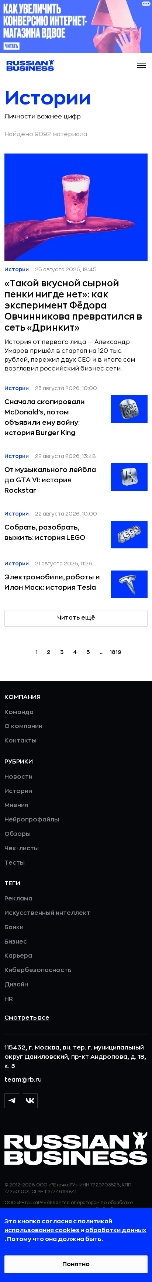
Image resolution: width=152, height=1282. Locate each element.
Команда (19, 712)
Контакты (20, 741)
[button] (141, 65)
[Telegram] (11, 1100)
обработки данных (115, 1230)
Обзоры (17, 834)
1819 (115, 652)
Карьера (18, 956)
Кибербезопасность (37, 970)
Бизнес (15, 942)
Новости (18, 777)
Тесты (14, 863)
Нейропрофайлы (31, 820)
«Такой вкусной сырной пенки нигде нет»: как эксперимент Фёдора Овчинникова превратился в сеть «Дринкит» (73, 305)
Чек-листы (21, 848)
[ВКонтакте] (30, 1100)
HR (8, 999)
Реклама (18, 899)
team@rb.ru (23, 1080)
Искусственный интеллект (47, 913)
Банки (14, 927)
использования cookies (42, 1230)
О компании (23, 726)
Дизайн (16, 985)
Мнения (16, 805)
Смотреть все (26, 1018)
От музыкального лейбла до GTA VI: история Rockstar (50, 480)
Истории (18, 791)
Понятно (76, 1264)
